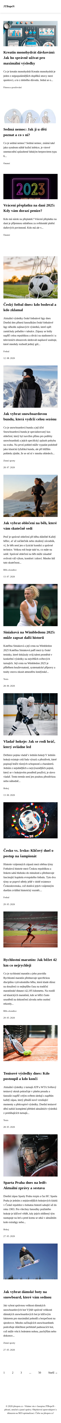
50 (39, 1372)
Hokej (6, 788)
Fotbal (6, 351)
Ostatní (6, 163)
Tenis (5, 679)
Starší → (53, 1372)
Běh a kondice (10, 570)
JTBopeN (9, 6)
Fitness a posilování (12, 87)
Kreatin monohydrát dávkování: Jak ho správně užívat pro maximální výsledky (29, 57)
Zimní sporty (9, 461)
